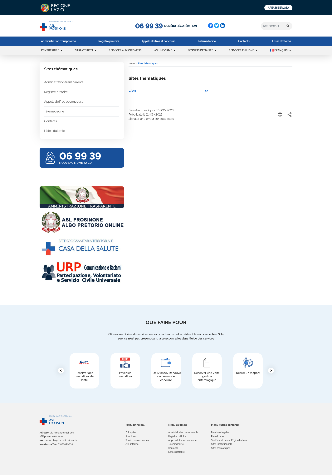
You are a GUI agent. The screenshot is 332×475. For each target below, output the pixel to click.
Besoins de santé (200, 50)
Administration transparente (58, 41)
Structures (84, 50)
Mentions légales (220, 432)
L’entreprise (50, 50)
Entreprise (130, 432)
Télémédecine (207, 41)
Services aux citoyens (125, 50)
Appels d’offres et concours (158, 41)
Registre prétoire (108, 41)
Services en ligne (241, 50)
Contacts (244, 41)
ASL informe (163, 50)
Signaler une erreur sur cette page (151, 119)
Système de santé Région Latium (229, 440)
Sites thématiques (220, 448)
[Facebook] (210, 25)
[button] (61, 50)
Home (132, 63)
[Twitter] (216, 25)
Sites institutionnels (221, 444)
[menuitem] (58, 41)
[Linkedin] (222, 25)
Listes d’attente (281, 41)
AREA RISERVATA (278, 7)
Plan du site (217, 436)
